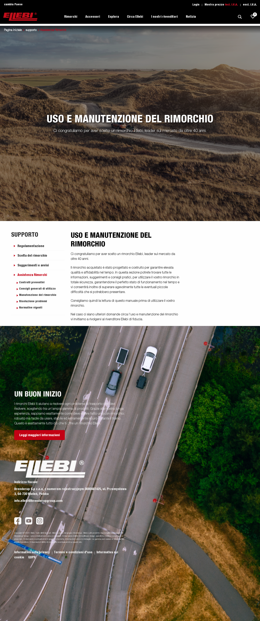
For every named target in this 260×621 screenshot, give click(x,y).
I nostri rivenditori (164, 16)
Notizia (191, 16)
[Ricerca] (240, 16)
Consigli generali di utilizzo (37, 288)
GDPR (32, 557)
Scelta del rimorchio (32, 255)
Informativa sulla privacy (32, 552)
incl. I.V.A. (231, 4)
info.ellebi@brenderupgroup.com (38, 500)
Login (195, 4)
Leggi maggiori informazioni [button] (39, 435)
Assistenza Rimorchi (32, 275)
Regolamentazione (30, 246)
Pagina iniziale (13, 30)
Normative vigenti (30, 307)
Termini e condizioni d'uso (73, 552)
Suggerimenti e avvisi (33, 265)
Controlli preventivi (31, 282)
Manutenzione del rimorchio (37, 295)
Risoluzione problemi (33, 301)
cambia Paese (13, 4)
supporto (31, 30)
